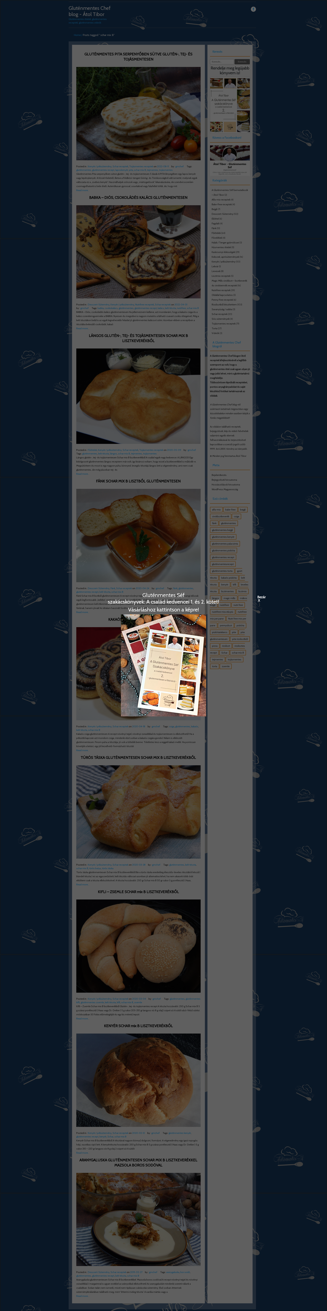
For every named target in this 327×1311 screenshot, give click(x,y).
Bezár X (259, 596)
